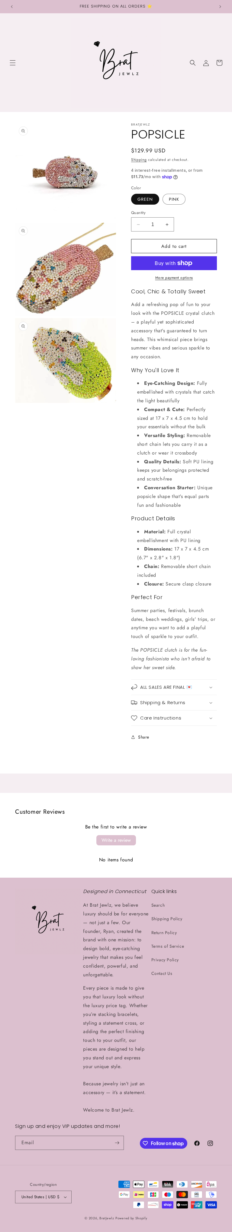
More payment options (174, 277)
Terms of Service (167, 946)
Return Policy (164, 933)
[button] (12, 62)
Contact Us (161, 973)
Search (158, 905)
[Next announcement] (220, 6)
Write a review (116, 840)
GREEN (145, 199)
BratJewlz (106, 1218)
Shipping (139, 159)
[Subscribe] (117, 1143)
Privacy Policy (165, 960)
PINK (174, 199)
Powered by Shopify (131, 1218)
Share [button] (143, 737)
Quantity (138, 212)
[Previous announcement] (11, 6)
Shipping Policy (166, 919)
